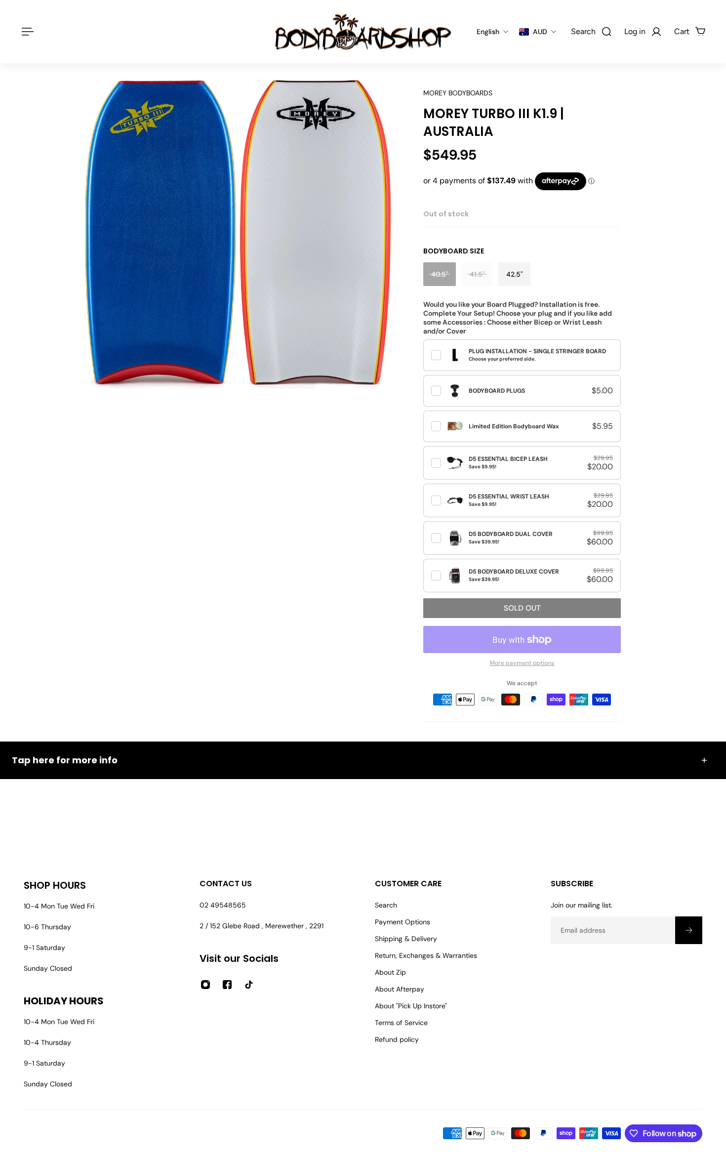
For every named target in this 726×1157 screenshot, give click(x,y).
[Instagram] (205, 984)
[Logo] (363, 31)
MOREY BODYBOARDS (457, 92)
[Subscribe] (688, 930)
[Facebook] (227, 984)
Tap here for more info (65, 760)
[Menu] (26, 31)
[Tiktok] (249, 984)
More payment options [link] (522, 663)
